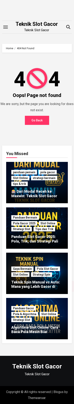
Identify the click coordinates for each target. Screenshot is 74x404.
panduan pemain (24, 172)
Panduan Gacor (23, 308)
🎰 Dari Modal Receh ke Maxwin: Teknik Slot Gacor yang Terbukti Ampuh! (34, 195)
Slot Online (20, 178)
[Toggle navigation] (5, 27)
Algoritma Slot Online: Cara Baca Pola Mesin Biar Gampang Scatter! (34, 331)
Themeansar (36, 398)
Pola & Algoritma (24, 314)
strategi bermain (44, 178)
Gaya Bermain (22, 268)
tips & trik (19, 183)
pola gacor (47, 172)
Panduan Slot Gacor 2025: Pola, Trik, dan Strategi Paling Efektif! (36, 241)
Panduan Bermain (25, 217)
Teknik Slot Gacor (37, 24)
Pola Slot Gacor (47, 268)
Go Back (37, 120)
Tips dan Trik (44, 229)
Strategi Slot (21, 229)
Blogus (58, 392)
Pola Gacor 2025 (24, 223)
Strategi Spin (41, 274)
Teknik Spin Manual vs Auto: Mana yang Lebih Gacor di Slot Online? (35, 286)
